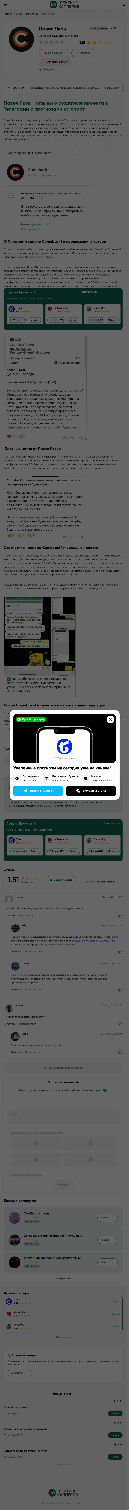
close (110, 719)
